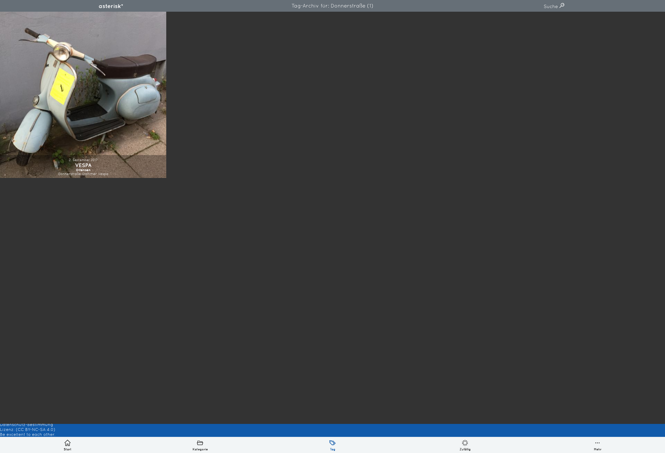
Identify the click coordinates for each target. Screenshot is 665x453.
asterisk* (111, 6)
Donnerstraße (69, 174)
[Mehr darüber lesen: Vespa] (83, 95)
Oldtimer (89, 174)
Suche (551, 6)
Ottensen (83, 170)
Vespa (83, 165)
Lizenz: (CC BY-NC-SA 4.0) (27, 429)
